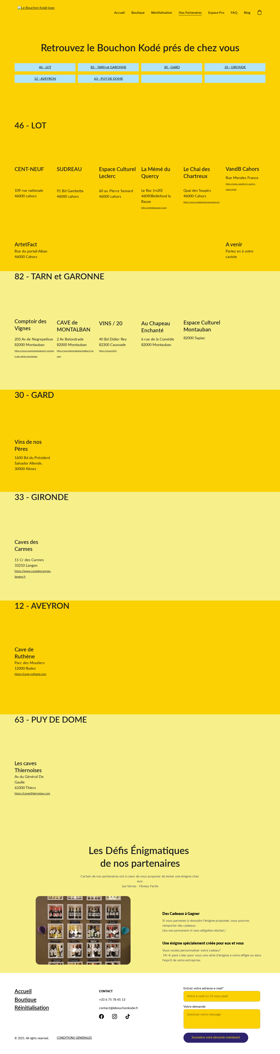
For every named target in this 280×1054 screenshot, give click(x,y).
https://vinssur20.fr (108, 351)
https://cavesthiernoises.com (32, 793)
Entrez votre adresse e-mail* (203, 988)
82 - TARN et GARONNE (108, 67)
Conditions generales (74, 1038)
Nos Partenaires (190, 12)
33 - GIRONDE (235, 67)
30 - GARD (172, 67)
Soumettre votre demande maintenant (216, 1037)
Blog (247, 12)
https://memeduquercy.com (154, 208)
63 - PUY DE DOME (108, 78)
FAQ (234, 12)
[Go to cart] (259, 13)
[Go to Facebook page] (101, 1016)
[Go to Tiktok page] (127, 1016)
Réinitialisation (161, 12)
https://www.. (232, 184)
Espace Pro (216, 12)
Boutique (138, 12)
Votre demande (194, 1006)
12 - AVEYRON (45, 78)
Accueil (119, 12)
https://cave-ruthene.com (30, 674)
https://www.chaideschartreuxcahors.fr (201, 202)
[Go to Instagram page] (114, 1016)
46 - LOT (45, 67)
